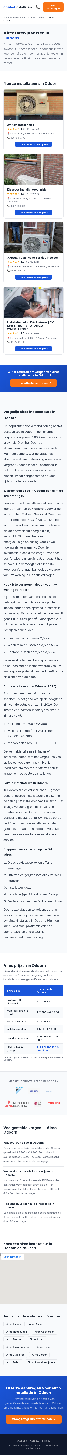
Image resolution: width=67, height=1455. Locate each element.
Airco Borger (39, 1354)
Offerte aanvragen (53, 7)
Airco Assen (36, 1324)
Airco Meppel (14, 1339)
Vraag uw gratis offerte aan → (33, 1419)
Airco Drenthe (37, 17)
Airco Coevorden (44, 1331)
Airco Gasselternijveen (41, 1362)
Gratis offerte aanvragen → (33, 383)
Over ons (22, 1440)
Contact (34, 1440)
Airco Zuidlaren (15, 1354)
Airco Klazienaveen (18, 1347)
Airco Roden (37, 1339)
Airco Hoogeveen (16, 1331)
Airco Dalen (13, 1362)
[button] (33, 119)
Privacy (46, 1440)
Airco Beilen (44, 1347)
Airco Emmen (14, 1324)
